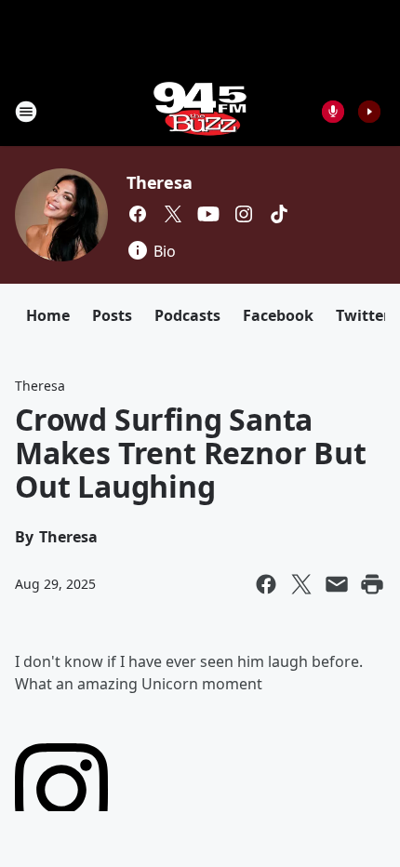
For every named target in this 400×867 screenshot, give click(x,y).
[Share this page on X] (301, 584)
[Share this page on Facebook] (266, 584)
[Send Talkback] (333, 111)
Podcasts (187, 315)
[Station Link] (200, 111)
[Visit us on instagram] (244, 214)
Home (48, 315)
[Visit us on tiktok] (279, 214)
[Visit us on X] (173, 214)
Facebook (278, 315)
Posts (112, 315)
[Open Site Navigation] (26, 111)
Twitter (363, 315)
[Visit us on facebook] (138, 214)
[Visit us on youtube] (208, 214)
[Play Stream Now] (369, 111)
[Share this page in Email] (337, 584)
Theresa (160, 182)
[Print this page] (372, 584)
